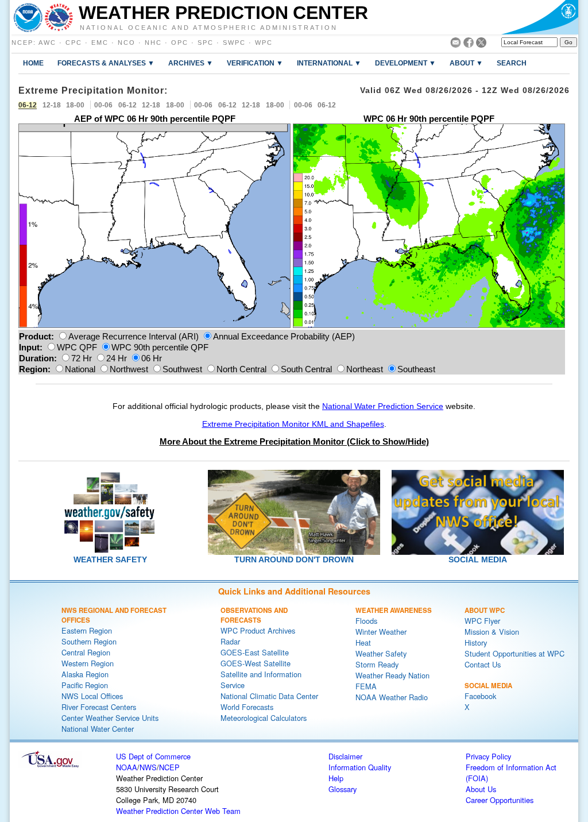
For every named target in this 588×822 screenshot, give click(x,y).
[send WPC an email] (455, 44)
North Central (241, 369)
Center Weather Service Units (109, 717)
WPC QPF (77, 347)
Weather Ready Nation (392, 675)
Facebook (480, 695)
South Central (306, 369)
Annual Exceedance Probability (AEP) (284, 336)
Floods (366, 620)
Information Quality (359, 767)
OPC (179, 42)
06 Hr (151, 358)
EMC (100, 42)
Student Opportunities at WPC (514, 653)
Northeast (364, 369)
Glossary (342, 789)
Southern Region (89, 641)
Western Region (87, 663)
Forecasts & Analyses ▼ (105, 63)
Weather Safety (381, 653)
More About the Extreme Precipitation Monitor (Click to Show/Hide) (294, 441)
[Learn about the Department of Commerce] (539, 17)
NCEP (22, 42)
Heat (363, 642)
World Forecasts (246, 706)
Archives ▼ (190, 63)
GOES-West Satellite (255, 663)
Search (512, 63)
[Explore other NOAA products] (28, 17)
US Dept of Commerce (153, 756)
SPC (206, 42)
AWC (47, 42)
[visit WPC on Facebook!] (468, 44)
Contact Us (483, 664)
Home (33, 63)
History (476, 642)
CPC (73, 42)
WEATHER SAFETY (110, 559)
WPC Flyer (482, 620)
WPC (264, 42)
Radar (230, 641)
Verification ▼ (255, 63)
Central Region (85, 652)
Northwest (129, 369)
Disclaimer (345, 756)
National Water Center (97, 728)
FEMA (366, 686)
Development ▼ (405, 63)
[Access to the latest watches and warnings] (59, 17)
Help (335, 778)
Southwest (182, 369)
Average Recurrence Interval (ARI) (133, 336)
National (80, 369)
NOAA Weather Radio (391, 697)
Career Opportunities (499, 799)
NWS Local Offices (92, 695)
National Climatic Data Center (269, 695)
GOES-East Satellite (254, 652)
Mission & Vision (492, 631)
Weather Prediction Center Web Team (178, 810)
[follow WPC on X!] (481, 44)
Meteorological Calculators (263, 717)
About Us (481, 789)
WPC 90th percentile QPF (159, 347)
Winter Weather (381, 631)
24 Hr (116, 358)
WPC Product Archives (257, 630)
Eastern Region (86, 630)
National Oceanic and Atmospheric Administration (209, 27)
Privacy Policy (488, 756)
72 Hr (81, 358)
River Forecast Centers (98, 706)
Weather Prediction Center (223, 12)
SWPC (234, 42)
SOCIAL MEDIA (477, 559)
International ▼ (329, 63)
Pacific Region (84, 685)
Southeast (416, 369)
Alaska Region (85, 674)
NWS (148, 767)
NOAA (126, 767)
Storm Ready (377, 664)
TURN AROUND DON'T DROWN (294, 559)
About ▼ (466, 63)
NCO (127, 42)
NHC (153, 42)
